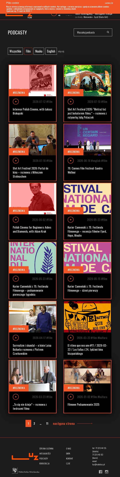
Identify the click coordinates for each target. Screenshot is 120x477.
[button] (33, 93)
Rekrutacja (44, 463)
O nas (68, 448)
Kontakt (69, 458)
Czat (68, 463)
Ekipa (68, 453)
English (51, 51)
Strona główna (46, 448)
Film (28, 51)
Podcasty (43, 458)
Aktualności (45, 453)
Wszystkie (15, 51)
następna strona (64, 423)
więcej (61, 51)
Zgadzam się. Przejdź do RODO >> (19, 10)
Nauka (38, 51)
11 (47, 423)
